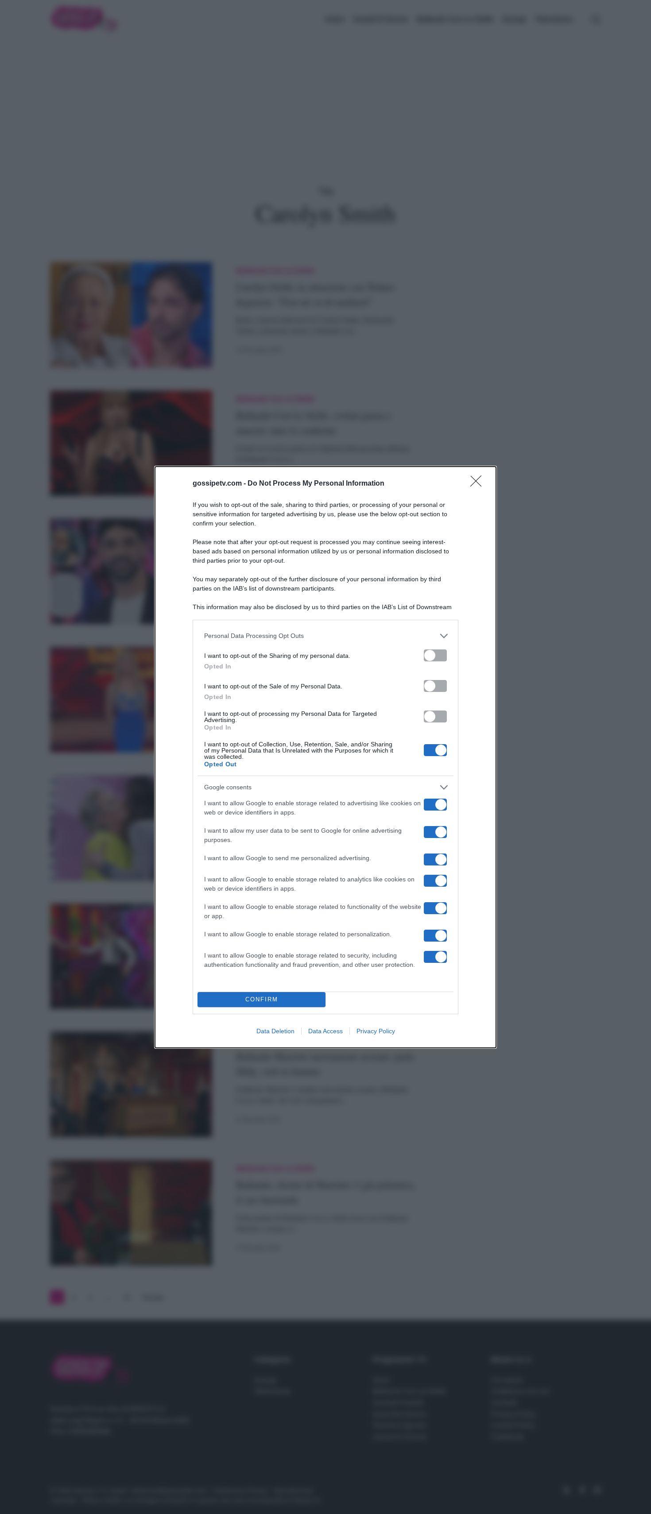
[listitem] (325, 636)
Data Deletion (275, 1031)
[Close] (478, 483)
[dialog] (325, 757)
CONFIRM (261, 999)
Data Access (325, 1031)
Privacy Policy (375, 1031)
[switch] (435, 655)
